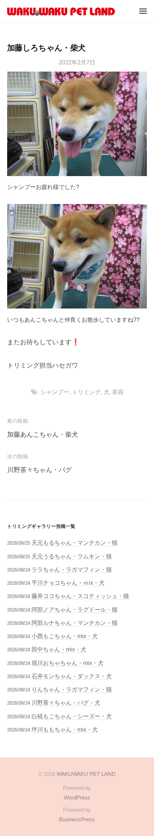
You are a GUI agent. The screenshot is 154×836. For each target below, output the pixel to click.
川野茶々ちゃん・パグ (39, 469)
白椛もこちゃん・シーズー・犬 (72, 716)
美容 (118, 392)
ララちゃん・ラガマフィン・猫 (72, 569)
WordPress (77, 797)
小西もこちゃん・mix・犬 (65, 636)
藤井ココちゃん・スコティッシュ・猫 (80, 596)
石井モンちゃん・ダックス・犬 (72, 676)
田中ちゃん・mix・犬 (59, 649)
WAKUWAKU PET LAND (86, 774)
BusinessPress (77, 819)
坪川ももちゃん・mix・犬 (65, 729)
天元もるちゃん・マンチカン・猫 (74, 542)
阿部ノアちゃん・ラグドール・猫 (74, 609)
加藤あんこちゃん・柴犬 (42, 434)
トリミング (86, 392)
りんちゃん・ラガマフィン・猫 (72, 689)
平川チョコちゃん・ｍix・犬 (68, 582)
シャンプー (54, 392)
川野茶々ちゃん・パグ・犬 (66, 702)
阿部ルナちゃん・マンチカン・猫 (74, 622)
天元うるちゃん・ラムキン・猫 (72, 556)
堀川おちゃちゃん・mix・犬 (68, 663)
